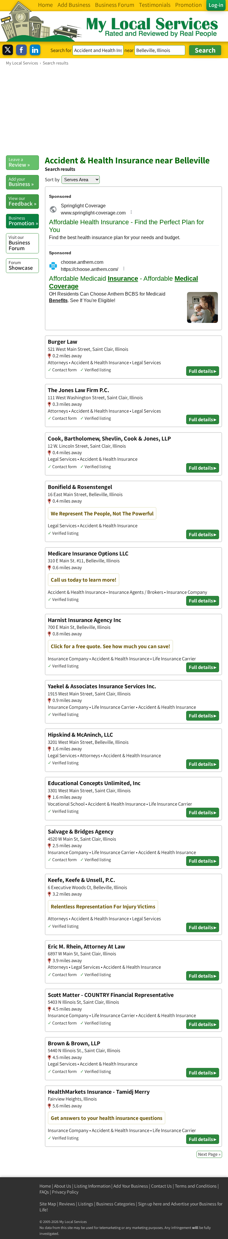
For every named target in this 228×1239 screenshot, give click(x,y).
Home (45, 1186)
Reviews (67, 1204)
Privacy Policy (65, 1192)
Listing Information (92, 1186)
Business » (21, 182)
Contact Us (161, 1186)
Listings (85, 1204)
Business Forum (19, 243)
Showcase (21, 265)
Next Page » (209, 1154)
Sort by (52, 179)
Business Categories (115, 1204)
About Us (62, 1186)
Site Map (47, 1204)
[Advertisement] (114, 110)
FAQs (44, 1192)
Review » (19, 162)
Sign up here (150, 1204)
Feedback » (22, 201)
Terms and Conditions (196, 1186)
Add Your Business (130, 1186)
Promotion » (23, 221)
